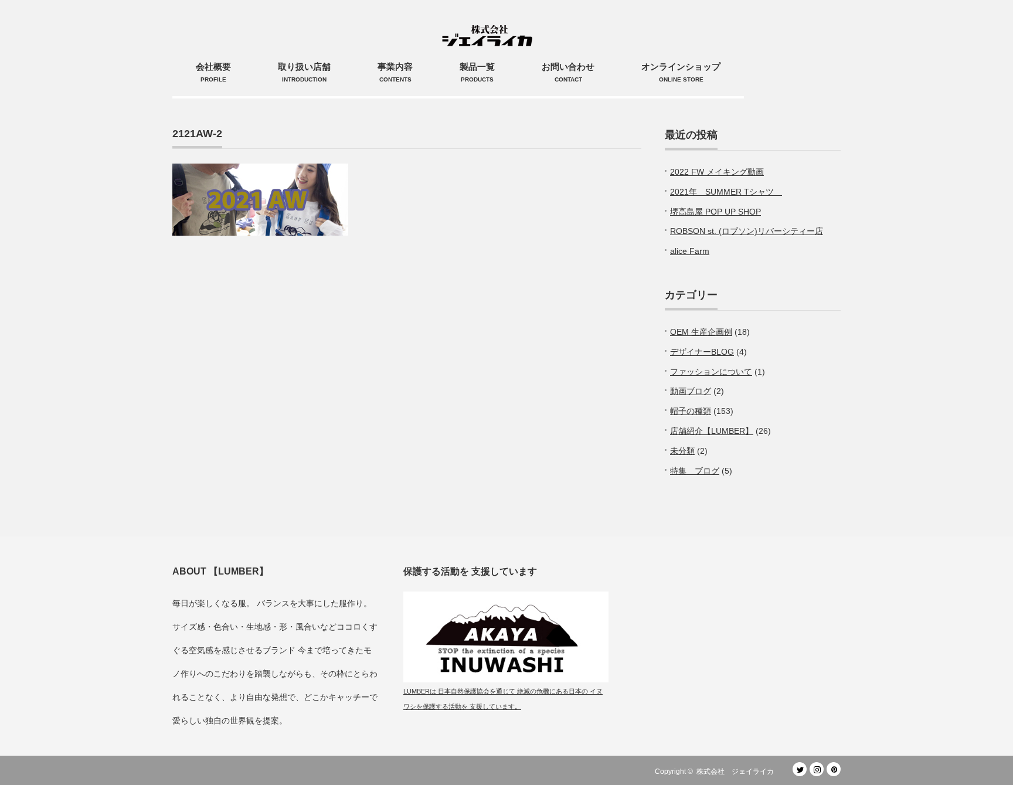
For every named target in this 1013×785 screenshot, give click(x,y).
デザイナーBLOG (702, 351)
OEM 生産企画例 (701, 332)
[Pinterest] (834, 769)
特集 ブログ (694, 470)
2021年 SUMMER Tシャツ (726, 191)
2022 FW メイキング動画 (717, 171)
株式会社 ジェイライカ (738, 771)
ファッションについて (711, 371)
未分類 (682, 451)
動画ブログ (690, 391)
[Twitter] (800, 769)
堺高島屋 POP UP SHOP (715, 211)
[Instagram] (817, 769)
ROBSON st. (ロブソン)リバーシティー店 (746, 231)
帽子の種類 (690, 411)
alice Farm (689, 251)
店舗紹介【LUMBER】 (711, 431)
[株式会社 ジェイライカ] (489, 23)
